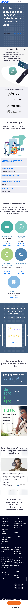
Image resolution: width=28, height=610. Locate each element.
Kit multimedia (4, 541)
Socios (3, 531)
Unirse (15, 2)
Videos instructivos (5, 543)
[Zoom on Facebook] (19, 588)
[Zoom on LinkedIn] (19, 584)
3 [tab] (14, 491)
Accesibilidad (17, 551)
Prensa (3, 535)
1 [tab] (10, 491)
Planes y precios (18, 525)
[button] (18, 571)
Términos (19, 599)
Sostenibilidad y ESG (6, 537)
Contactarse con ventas (20, 523)
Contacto (16, 549)
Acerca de (4, 518)
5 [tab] (18, 491)
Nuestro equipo (5, 525)
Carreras (3, 527)
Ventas (16, 518)
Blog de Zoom (4, 521)
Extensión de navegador (7, 565)
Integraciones (4, 529)
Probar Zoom (17, 539)
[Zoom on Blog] (15, 584)
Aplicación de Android (6, 574)
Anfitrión (20, 2)
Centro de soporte (18, 543)
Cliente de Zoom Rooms (7, 559)
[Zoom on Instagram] (22, 588)
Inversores (3, 533)
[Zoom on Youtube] (15, 588)
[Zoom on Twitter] (22, 584)
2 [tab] (12, 491)
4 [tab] (16, 491)
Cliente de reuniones (6, 557)
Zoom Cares (4, 539)
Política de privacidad (18, 33)
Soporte (17, 536)
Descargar (4, 555)
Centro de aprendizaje (19, 545)
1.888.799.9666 (18, 521)
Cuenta (16, 541)
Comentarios (17, 547)
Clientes (3, 523)
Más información (14, 342)
